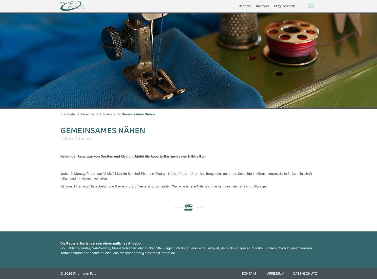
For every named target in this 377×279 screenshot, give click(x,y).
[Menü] (311, 5)
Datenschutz (304, 273)
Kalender (262, 6)
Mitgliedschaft (284, 6)
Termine (66, 253)
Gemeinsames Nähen (138, 114)
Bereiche (87, 114)
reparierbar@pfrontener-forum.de (150, 253)
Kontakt (249, 273)
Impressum (274, 273)
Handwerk (107, 114)
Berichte (245, 6)
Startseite (67, 114)
